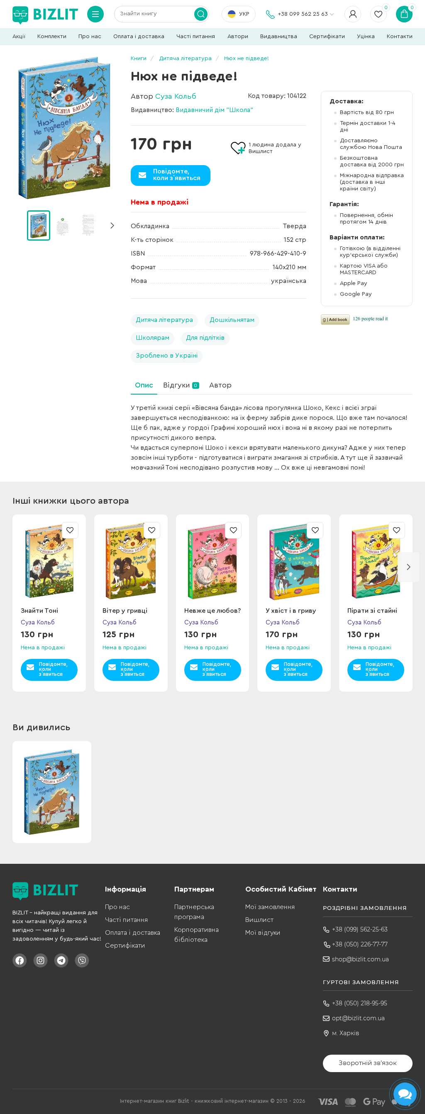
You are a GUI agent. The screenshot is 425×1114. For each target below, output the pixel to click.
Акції (18, 36)
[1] (63, 225)
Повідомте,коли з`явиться (176, 174)
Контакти (400, 36)
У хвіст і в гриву (291, 610)
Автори (237, 36)
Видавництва (278, 36)
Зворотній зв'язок (368, 1063)
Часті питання (195, 36)
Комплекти (51, 36)
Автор (220, 385)
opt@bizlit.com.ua (358, 1018)
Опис (144, 385)
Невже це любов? (212, 610)
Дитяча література (164, 320)
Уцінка (366, 36)
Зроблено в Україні (167, 355)
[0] (38, 225)
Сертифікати (327, 36)
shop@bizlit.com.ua (360, 959)
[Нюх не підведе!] (64, 128)
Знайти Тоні (39, 610)
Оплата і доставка (138, 36)
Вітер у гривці (125, 610)
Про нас (89, 36)
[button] (112, 226)
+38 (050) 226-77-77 (360, 944)
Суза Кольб (175, 96)
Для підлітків (205, 337)
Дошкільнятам (232, 320)
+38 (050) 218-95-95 (359, 1003)
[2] (87, 225)
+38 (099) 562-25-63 (360, 929)
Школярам (152, 337)
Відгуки (180, 385)
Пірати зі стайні (372, 610)
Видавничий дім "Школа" (214, 110)
